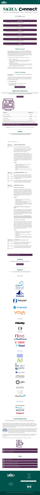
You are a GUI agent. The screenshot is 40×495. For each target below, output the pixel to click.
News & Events (11, 484)
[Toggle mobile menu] (38, 1)
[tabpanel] (20, 195)
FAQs (20, 43)
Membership (29, 477)
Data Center (11, 482)
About (29, 476)
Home (29, 475)
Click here (14, 74)
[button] (20, 125)
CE (20, 39)
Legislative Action (11, 483)
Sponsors (20, 34)
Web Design (26, 492)
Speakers (20, 30)
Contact (11, 485)
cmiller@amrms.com (17, 420)
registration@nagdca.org (17, 127)
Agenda (20, 25)
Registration (20, 21)
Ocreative (32, 492)
